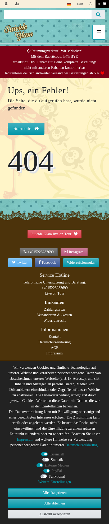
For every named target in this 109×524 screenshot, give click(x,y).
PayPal (57, 471)
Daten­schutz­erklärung (81, 445)
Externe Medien (57, 465)
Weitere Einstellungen (54, 482)
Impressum (54, 353)
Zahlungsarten (54, 309)
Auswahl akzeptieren (54, 514)
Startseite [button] (23, 128)
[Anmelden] (6, 4)
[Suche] (98, 14)
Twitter (22, 263)
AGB (54, 348)
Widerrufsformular (81, 263)
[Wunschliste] (90, 4)
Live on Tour (55, 293)
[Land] (69, 4)
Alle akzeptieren (54, 493)
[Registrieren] (17, 4)
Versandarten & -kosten (54, 315)
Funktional (57, 476)
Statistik (57, 460)
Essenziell (56, 454)
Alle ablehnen (54, 503)
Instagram (76, 252)
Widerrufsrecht (54, 321)
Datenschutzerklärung (54, 342)
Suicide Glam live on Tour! (52, 234)
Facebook (49, 263)
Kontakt (55, 337)
